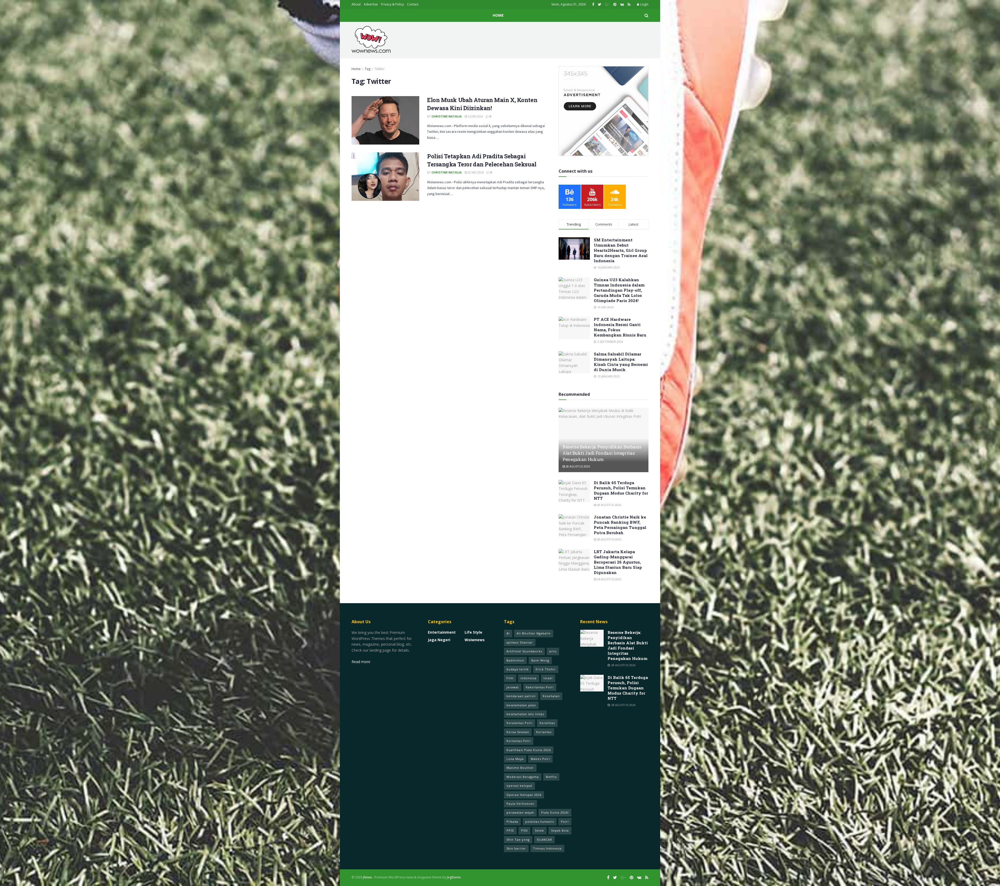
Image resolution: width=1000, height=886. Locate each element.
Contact (412, 4)
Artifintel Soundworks (524, 651)
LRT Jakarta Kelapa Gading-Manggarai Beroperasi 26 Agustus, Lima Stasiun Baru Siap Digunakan (618, 562)
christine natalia (447, 116)
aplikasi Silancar (520, 642)
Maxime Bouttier (520, 768)
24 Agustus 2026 (608, 579)
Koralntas (547, 723)
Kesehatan (551, 696)
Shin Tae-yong (518, 839)
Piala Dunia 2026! (555, 812)
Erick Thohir (546, 669)
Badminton (515, 660)
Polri (565, 821)
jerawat (513, 687)
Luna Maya (515, 759)
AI (508, 633)
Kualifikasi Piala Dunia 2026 (529, 750)
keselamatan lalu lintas (525, 714)
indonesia (528, 678)
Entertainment (442, 632)
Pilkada (512, 821)
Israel (548, 678)
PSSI (524, 830)
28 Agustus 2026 (577, 466)
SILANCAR (544, 839)
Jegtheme (454, 877)
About (356, 4)
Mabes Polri (540, 759)
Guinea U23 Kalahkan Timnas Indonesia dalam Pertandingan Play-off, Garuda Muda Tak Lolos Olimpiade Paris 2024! (619, 290)
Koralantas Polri (520, 723)
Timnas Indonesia (547, 848)
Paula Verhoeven (520, 804)
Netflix (551, 777)
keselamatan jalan (521, 705)
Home (498, 15)
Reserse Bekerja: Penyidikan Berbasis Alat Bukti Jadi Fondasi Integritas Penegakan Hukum (601, 453)
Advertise (371, 4)
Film (510, 678)
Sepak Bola (560, 830)
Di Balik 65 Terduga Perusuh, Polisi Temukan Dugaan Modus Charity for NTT (621, 490)
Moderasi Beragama (523, 777)
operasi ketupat (519, 786)
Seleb (539, 830)
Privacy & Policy (392, 4)
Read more (361, 661)
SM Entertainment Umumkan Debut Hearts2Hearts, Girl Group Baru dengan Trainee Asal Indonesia (621, 250)
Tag (367, 69)
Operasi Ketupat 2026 (524, 795)
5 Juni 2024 (475, 116)
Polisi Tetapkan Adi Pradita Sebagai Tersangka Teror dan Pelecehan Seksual (481, 160)
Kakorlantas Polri (540, 687)
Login (644, 4)
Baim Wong (540, 660)
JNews (367, 877)
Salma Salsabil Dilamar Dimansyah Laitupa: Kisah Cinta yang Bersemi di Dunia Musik (621, 361)
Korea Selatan (518, 732)
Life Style (473, 632)
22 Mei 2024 (475, 172)
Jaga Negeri (439, 639)
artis (553, 651)
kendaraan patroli (521, 696)
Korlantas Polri (519, 741)
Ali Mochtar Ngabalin (534, 633)
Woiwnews (475, 639)
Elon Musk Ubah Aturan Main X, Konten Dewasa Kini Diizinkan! (482, 104)
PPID (510, 830)
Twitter (379, 69)
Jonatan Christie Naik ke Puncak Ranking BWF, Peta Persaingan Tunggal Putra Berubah (620, 524)
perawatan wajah (520, 812)
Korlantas (544, 732)
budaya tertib (518, 669)
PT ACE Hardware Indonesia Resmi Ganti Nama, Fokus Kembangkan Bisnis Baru (620, 327)
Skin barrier (516, 848)
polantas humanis (539, 821)
